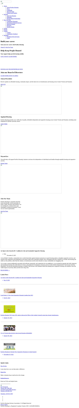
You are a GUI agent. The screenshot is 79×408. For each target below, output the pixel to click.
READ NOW (19, 69)
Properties (9, 17)
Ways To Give (4, 366)
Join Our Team (10, 11)
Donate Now (3, 372)
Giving (5, 28)
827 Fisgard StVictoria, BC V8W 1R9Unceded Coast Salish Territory (8, 388)
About (5, 6)
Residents (6, 35)
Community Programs (12, 21)
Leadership (9, 10)
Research (9, 25)
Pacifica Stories (10, 27)
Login (8, 38)
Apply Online (4, 124)
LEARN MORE (13, 56)
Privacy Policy (4, 404)
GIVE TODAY (4, 56)
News (8, 9)
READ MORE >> (5, 270)
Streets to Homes (11, 24)
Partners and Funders (12, 13)
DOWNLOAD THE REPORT (8, 69)
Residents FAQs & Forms (13, 36)
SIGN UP (3, 84)
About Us (3, 47)
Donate (5, 29)
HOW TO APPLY (13, 75)
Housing (6, 14)
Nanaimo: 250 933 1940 (7, 393)
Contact (5, 31)
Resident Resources (5, 378)
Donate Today (4, 163)
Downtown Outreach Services (14, 22)
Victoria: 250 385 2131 (6, 391)
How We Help (7, 20)
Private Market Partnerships (13, 18)
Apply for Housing (11, 15)
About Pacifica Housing (13, 7)
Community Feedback (12, 34)
